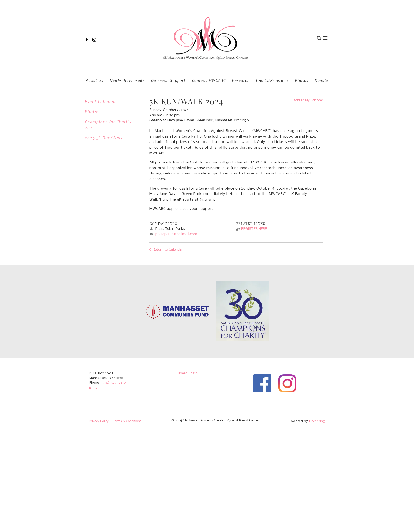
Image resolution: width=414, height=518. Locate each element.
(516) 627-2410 (113, 383)
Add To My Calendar (308, 100)
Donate (321, 80)
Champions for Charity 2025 (108, 124)
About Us (94, 80)
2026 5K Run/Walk (104, 137)
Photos (301, 80)
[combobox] (298, 39)
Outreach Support (168, 80)
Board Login (188, 373)
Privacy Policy (99, 421)
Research (240, 80)
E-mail (94, 387)
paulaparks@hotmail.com (176, 234)
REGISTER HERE (254, 229)
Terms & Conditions (127, 421)
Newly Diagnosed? (127, 80)
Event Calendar (100, 101)
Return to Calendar (168, 250)
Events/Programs (272, 80)
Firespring (317, 421)
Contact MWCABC (209, 80)
